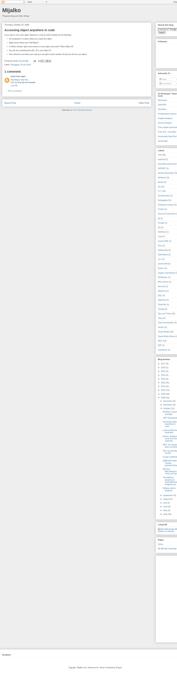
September (168, 495)
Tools (160, 318)
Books (160, 182)
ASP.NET (162, 168)
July (165, 503)
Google (161, 223)
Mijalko (11, 10)
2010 (163, 390)
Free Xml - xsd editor (167, 132)
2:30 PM (14, 86)
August (166, 499)
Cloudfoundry (164, 195)
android (161, 159)
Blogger (119, 667)
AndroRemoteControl (167, 164)
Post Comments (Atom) (82, 110)
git (159, 218)
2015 (163, 371)
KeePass (162, 232)
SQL (160, 295)
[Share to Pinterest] (50, 61)
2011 (163, 386)
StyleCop (162, 300)
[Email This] (39, 61)
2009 (163, 394)
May (165, 510)
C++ (160, 191)
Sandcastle (163, 141)
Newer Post (10, 103)
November (168, 405)
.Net (160, 155)
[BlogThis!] (42, 61)
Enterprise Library (166, 205)
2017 (163, 364)
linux (160, 245)
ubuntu (161, 327)
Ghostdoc (162, 109)
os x (160, 259)
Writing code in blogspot (169, 489)
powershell (162, 264)
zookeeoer (162, 350)
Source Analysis (165, 123)
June (165, 506)
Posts (164, 79)
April (165, 514)
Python (161, 268)
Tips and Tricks (164, 313)
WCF (160, 341)
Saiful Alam (16, 76)
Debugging (15, 65)
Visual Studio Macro (166, 336)
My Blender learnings (167, 548)
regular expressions (166, 273)
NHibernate (163, 250)
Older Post (144, 103)
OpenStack (163, 254)
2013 (163, 379)
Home (77, 103)
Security (161, 286)
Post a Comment (14, 91)
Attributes (162, 177)
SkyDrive (162, 291)
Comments (166, 83)
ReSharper (162, 277)
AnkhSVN (162, 104)
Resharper (162, 100)
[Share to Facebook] (47, 61)
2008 (163, 398)
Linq (160, 236)
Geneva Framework (166, 214)
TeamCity (162, 304)
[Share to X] (44, 61)
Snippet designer (165, 118)
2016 (163, 367)
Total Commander (166, 322)
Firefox (161, 209)
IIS (159, 227)
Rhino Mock (163, 282)
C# (159, 186)
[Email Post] (34, 61)
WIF (160, 345)
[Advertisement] (167, 598)
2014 (163, 375)
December (168, 401)
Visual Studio (25, 65)
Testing (161, 309)
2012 (163, 382)
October (167, 408)
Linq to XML (163, 241)
